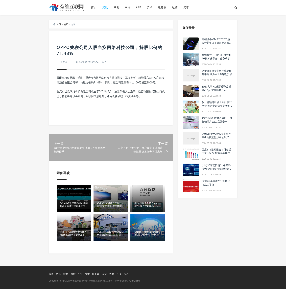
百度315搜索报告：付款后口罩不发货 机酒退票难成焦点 (217, 153)
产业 (118, 274)
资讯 (105, 7)
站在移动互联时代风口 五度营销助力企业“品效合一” (217, 119)
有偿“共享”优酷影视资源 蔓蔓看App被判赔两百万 (216, 88)
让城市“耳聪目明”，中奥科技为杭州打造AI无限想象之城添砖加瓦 (216, 169)
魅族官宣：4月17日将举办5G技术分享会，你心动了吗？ (216, 58)
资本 (186, 7)
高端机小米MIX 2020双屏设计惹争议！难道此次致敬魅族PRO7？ (217, 42)
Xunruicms (135, 280)
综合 (126, 274)
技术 (149, 7)
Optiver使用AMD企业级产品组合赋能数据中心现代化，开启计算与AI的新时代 (216, 137)
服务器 (162, 7)
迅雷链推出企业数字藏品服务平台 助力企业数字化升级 (217, 72)
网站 (127, 7)
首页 (93, 7)
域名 (116, 7)
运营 (175, 7)
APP (138, 7)
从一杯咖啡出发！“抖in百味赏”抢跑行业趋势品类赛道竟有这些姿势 (217, 106)
